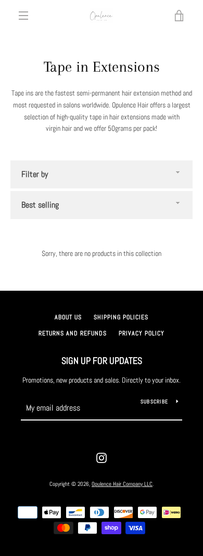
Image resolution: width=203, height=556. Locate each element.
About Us (68, 317)
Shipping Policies (121, 317)
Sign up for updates (101, 361)
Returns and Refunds (73, 333)
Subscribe (154, 401)
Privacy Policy (141, 333)
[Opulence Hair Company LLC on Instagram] (101, 457)
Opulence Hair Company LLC (122, 483)
